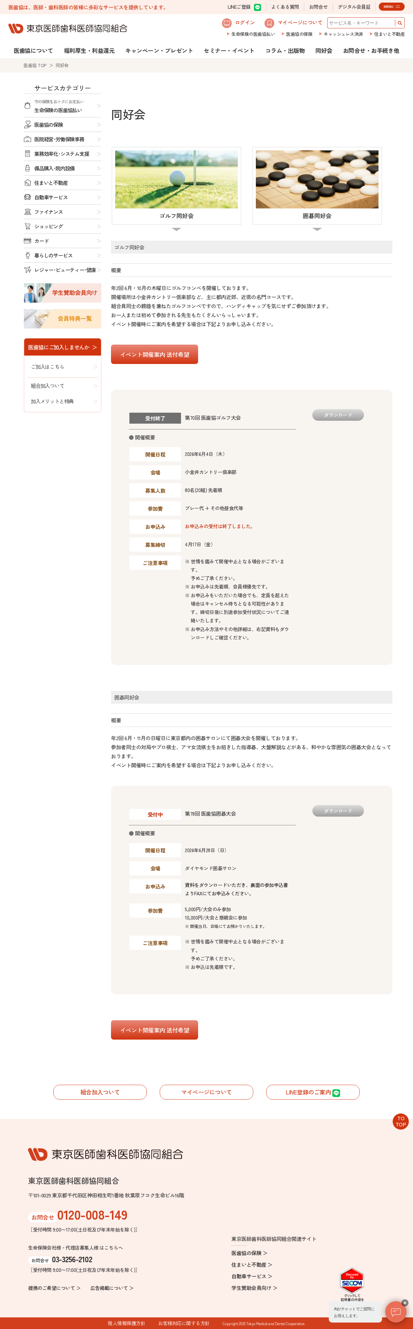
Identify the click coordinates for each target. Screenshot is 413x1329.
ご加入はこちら (47, 366)
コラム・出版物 (285, 50)
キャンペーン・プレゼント (159, 50)
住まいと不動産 (389, 34)
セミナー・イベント (229, 50)
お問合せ (318, 6)
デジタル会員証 (354, 6)
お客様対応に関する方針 (184, 1323)
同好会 (323, 50)
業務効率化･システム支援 (61, 153)
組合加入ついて (47, 385)
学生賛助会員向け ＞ (254, 1288)
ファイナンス (48, 212)
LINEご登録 (239, 6)
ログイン (245, 22)
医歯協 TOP (35, 65)
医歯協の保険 (299, 34)
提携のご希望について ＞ (54, 1287)
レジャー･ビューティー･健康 (65, 270)
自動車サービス (51, 197)
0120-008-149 (92, 1214)
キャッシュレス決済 (343, 34)
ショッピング (48, 226)
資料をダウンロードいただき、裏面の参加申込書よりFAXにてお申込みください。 (236, 889)
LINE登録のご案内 (309, 1092)
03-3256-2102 (72, 1258)
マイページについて (300, 22)
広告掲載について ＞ (112, 1287)
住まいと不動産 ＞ (252, 1264)
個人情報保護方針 (126, 1323)
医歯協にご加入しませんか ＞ (62, 347)
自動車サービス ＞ (252, 1276)
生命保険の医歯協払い (253, 34)
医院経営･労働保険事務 (59, 139)
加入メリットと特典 (52, 401)
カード (41, 241)
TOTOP (401, 1121)
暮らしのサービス (53, 255)
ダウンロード (338, 414)
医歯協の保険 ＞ (249, 1253)
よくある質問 (285, 6)
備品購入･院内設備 (54, 168)
